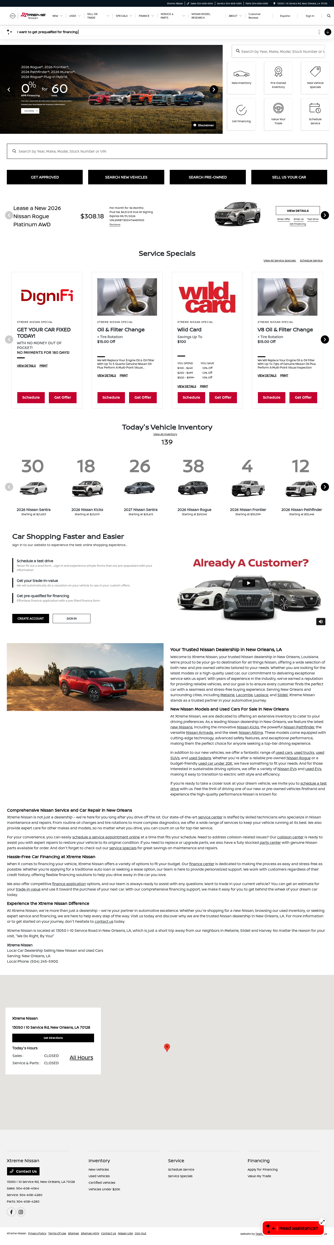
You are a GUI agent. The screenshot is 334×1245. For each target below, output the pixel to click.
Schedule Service (311, 260)
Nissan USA (125, 1233)
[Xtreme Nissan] (27, 15)
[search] (329, 16)
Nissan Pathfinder (299, 727)
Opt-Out (140, 1233)
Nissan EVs (287, 768)
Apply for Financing (263, 1169)
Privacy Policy (37, 1233)
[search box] (278, 51)
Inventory (99, 1160)
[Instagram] (20, 1211)
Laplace (261, 694)
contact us (104, 921)
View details (298, 210)
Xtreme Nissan (16, 1233)
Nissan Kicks (248, 727)
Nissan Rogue (299, 757)
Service (176, 1160)
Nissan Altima (251, 732)
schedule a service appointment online (106, 837)
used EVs (313, 768)
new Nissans (181, 727)
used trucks (304, 752)
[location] (274, 3)
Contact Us (26, 1171)
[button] (167, 1048)
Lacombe (244, 694)
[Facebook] (11, 1211)
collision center (290, 837)
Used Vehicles (99, 1176)
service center (210, 817)
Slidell (282, 694)
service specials (123, 847)
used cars (284, 752)
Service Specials (180, 1176)
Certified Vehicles (102, 1182)
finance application (69, 883)
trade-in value (28, 889)
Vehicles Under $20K (104, 1189)
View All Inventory (165, 434)
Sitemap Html (90, 1233)
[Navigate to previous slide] (3, 89)
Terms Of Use (57, 1233)
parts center (270, 842)
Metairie (227, 694)
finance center (201, 863)
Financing (259, 1160)
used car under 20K (215, 763)
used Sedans (200, 757)
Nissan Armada (199, 732)
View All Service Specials (280, 260)
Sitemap (73, 1233)
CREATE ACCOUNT (30, 618)
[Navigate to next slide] (219, 89)
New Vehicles (99, 1169)
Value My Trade (259, 1176)
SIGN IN (72, 618)
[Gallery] (111, 89)
